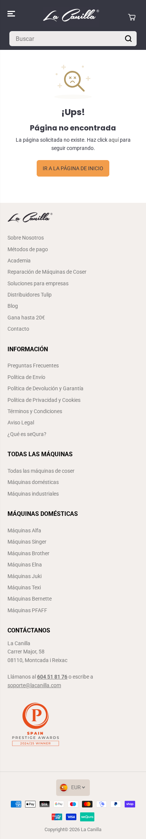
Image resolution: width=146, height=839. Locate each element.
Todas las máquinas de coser (40, 471)
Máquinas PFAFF (27, 610)
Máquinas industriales (33, 494)
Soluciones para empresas (38, 283)
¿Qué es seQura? (26, 434)
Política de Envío (26, 377)
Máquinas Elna (24, 565)
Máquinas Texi (24, 587)
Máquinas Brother (28, 553)
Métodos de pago (27, 249)
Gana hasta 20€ (26, 318)
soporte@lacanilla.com (34, 685)
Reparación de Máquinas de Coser (46, 272)
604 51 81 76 (52, 677)
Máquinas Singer (26, 542)
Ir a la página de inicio (73, 168)
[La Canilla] (71, 17)
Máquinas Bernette (29, 599)
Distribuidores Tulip (29, 295)
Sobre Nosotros (25, 238)
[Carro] (132, 17)
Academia (19, 261)
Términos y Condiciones (34, 411)
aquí (114, 140)
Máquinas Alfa (24, 530)
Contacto (18, 329)
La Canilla (91, 829)
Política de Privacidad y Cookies (43, 400)
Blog (12, 306)
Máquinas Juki (24, 576)
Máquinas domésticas (33, 482)
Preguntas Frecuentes (33, 366)
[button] (11, 13)
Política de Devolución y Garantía (45, 388)
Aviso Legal (20, 422)
